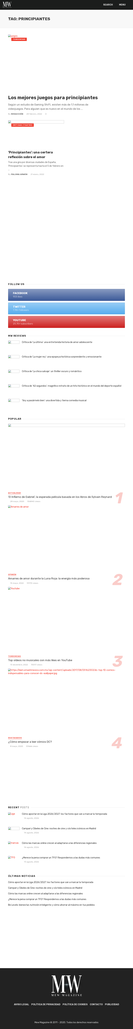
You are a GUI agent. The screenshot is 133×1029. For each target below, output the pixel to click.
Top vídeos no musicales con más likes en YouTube (40, 660)
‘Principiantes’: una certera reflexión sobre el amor (30, 154)
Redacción (17, 114)
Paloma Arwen (19, 174)
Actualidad (14, 493)
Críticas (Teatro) (22, 125)
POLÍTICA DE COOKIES (75, 1004)
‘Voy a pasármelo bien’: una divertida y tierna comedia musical (54, 400)
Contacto (96, 1004)
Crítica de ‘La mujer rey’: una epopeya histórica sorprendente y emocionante (62, 356)
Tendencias (19, 39)
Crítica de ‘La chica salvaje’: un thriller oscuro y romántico (52, 371)
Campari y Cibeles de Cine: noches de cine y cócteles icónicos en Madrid (59, 828)
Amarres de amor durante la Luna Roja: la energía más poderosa (49, 578)
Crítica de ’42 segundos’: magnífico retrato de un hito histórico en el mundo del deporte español (71, 386)
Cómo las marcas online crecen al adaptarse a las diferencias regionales (59, 843)
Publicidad (112, 1004)
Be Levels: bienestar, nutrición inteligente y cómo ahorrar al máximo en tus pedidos (51, 905)
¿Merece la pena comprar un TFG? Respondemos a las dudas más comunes (61, 857)
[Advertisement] (66, 253)
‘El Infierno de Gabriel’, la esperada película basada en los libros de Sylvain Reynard (60, 496)
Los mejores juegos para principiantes (53, 97)
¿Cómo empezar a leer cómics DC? (30, 741)
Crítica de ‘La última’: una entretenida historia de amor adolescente (57, 342)
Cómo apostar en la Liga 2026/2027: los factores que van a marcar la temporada (64, 814)
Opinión (12, 575)
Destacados (15, 738)
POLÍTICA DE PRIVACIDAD (45, 1004)
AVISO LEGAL (21, 1004)
